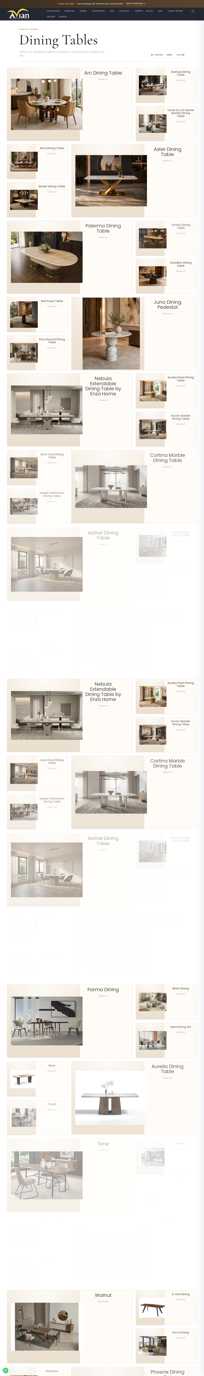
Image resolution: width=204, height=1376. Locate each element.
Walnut (103, 1295)
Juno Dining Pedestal (167, 305)
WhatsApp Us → (128, 3)
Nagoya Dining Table (52, 608)
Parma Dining (103, 989)
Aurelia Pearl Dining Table (181, 379)
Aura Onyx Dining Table (52, 455)
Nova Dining (180, 1332)
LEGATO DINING (52, 1217)
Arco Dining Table (52, 148)
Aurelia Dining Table (167, 1068)
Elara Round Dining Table (52, 341)
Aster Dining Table (167, 152)
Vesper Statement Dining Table (51, 493)
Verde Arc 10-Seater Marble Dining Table (180, 113)
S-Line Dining (181, 1294)
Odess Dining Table (52, 1256)
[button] (54, 11)
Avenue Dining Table (181, 73)
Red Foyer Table (52, 301)
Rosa (52, 1065)
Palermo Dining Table (103, 228)
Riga (168, 1218)
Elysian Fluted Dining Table (180, 532)
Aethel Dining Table (103, 534)
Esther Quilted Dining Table (167, 610)
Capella (180, 1179)
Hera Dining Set (180, 1026)
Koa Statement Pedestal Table (180, 570)
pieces (157, 55)
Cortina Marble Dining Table (167, 457)
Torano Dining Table (180, 226)
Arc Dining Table (103, 73)
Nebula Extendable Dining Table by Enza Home (103, 386)
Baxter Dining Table (52, 186)
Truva (52, 1103)
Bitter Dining (180, 988)
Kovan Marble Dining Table (180, 417)
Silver (180, 1141)
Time (103, 1142)
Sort (170, 55)
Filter (181, 55)
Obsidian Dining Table (181, 264)
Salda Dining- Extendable (51, 646)
